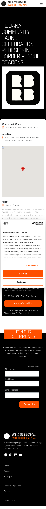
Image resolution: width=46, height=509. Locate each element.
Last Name (9, 379)
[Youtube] (20, 455)
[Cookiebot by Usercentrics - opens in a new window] (32, 223)
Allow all (23, 274)
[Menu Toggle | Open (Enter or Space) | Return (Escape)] (41, 3)
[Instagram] (11, 455)
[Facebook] (6, 455)
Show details (32, 266)
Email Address (12, 390)
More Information (23, 303)
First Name (10, 369)
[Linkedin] (16, 455)
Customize (21, 282)
